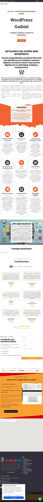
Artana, (27, 495)
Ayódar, (29, 495)
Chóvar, (35, 496)
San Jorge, (25, 498)
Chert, (28, 496)
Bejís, (36, 495)
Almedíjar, (2, 495)
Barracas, (34, 495)
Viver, (4, 500)
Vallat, (33, 499)
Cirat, (40, 496)
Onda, (41, 497)
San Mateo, (31, 498)
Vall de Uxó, (30, 499)
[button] (40, 499)
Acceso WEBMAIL (10, 472)
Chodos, (31, 496)
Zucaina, (12, 500)
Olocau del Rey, (39, 497)
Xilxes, (26, 496)
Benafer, (38, 495)
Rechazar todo (18, 495)
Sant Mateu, (35, 498)
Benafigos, (41, 495)
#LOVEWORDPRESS (21, 226)
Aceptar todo (13, 497)
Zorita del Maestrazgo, (8, 500)
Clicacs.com (28, 493)
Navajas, (33, 497)
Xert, (29, 496)
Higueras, (2, 497)
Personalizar (8, 495)
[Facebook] (1, 487)
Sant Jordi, (28, 498)
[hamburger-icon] (41, 3)
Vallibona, (35, 499)
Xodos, (33, 496)
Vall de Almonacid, (26, 499)
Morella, (31, 497)
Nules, (36, 497)
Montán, (25, 497)
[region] (13, 492)
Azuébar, (31, 495)
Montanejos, (28, 497)
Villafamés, (38, 499)
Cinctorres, (37, 496)
